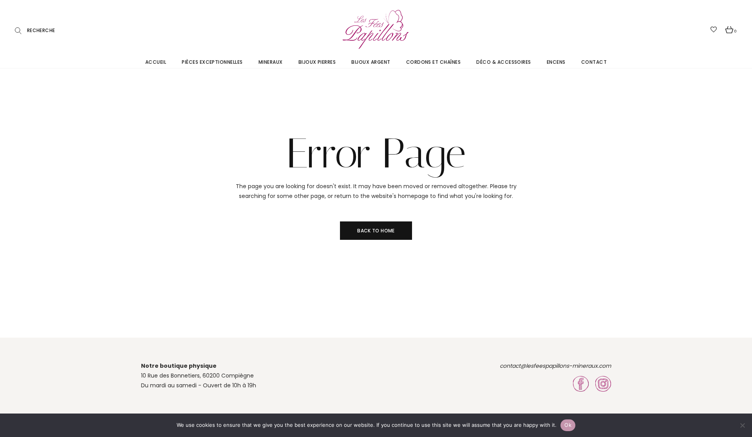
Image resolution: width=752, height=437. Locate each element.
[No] (742, 425)
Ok (567, 425)
